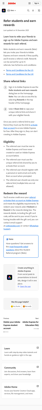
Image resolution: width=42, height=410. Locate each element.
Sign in (36, 3)
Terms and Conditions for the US (19, 70)
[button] (29, 3)
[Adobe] (12, 3)
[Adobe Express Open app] (39, 10)
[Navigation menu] (3, 3)
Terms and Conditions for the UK (19, 74)
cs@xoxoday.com (13, 226)
